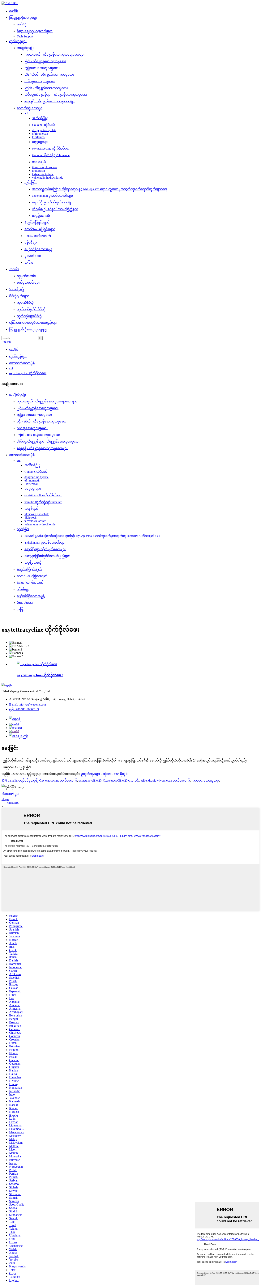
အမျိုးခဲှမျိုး (25, 47)
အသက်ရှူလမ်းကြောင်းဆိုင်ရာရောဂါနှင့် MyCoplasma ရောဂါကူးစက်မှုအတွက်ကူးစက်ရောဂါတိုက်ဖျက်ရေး (99, 189)
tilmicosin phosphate (44, 167)
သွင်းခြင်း (30, 182)
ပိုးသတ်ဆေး (32, 255)
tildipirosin (38, 170)
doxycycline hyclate (44, 130)
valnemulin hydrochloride (47, 177)
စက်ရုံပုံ (22, 24)
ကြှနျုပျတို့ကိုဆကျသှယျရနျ (28, 329)
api (26, 113)
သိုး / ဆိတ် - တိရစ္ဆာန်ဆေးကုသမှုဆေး (49, 74)
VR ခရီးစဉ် (16, 289)
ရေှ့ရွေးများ (40, 141)
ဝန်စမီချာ (30, 242)
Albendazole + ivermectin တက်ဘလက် (165, 780)
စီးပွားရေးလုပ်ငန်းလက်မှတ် (35, 31)
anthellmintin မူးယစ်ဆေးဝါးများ (52, 195)
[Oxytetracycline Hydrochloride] (37, 664)
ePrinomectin (40, 133)
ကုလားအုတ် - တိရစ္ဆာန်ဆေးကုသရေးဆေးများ (54, 54)
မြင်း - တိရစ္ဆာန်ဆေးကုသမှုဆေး (45, 61)
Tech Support (25, 36)
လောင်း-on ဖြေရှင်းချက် (39, 229)
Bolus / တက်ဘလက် (37, 235)
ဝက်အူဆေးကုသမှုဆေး (39, 81)
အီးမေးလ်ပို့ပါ (10, 793)
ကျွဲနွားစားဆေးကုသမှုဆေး (42, 68)
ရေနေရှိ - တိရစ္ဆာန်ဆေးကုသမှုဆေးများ (49, 101)
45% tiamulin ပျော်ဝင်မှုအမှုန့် (20, 780)
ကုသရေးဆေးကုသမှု (205, 780)
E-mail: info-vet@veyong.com (27, 704)
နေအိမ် (13, 11)
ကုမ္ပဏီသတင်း (26, 276)
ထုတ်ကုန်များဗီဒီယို (29, 316)
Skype (5, 799)
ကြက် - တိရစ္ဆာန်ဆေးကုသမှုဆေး (46, 88)
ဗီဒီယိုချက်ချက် (19, 296)
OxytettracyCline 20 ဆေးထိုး (121, 780)
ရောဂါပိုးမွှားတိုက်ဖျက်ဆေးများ (52, 202)
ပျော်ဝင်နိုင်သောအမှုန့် (38, 249)
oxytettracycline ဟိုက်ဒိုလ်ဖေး (50, 148)
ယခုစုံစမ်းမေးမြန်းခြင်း (16, 767)
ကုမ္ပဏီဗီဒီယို (25, 302)
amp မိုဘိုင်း (121, 773)
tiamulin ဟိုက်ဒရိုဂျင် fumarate (51, 155)
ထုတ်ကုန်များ (18, 41)
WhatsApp (12, 802)
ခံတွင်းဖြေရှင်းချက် (36, 222)
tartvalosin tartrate (42, 174)
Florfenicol (38, 137)
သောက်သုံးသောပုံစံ (29, 108)
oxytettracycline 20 (90, 780)
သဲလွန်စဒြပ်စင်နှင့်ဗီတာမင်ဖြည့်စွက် (55, 209)
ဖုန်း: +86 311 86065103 (24, 709)
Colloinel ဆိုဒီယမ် (43, 124)
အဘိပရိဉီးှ (40, 118)
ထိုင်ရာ (107, 773)
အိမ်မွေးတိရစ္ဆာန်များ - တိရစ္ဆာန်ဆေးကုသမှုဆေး (55, 94)
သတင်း (14, 269)
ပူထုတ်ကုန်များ (90, 773)
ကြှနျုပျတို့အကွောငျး (23, 17)
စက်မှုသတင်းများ (28, 282)
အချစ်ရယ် (39, 161)
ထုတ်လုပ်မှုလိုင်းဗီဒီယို (31, 309)
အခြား (28, 262)
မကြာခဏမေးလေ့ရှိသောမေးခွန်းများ (33, 322)
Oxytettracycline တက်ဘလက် (58, 780)
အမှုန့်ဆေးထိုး (41, 215)
